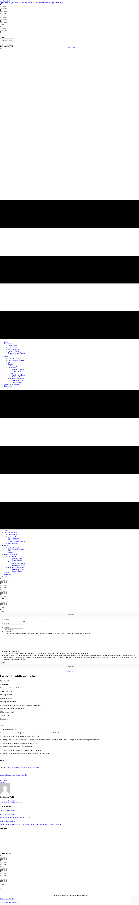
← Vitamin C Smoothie (7, 801)
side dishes (16, 775)
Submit (3, 662)
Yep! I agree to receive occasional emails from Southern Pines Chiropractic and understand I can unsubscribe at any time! (49, 653)
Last (47, 621)
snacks (24, 775)
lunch (8, 775)
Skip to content (5, 1)
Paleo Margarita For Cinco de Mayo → (12, 803)
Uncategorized (69, 671)
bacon (2, 775)
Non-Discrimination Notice (9, 902)
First (24, 621)
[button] (7, 40)
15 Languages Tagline (7, 899)
